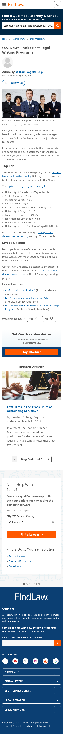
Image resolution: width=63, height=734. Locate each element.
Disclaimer (29, 726)
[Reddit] (45, 661)
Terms (5, 726)
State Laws (15, 566)
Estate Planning (17, 556)
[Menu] (4, 4)
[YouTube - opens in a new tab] (15, 661)
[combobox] (31, 522)
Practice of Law (18, 39)
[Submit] (57, 643)
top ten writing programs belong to (26, 186)
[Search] (57, 4)
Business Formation (20, 561)
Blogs (4, 39)
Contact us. (14, 621)
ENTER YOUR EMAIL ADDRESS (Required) (22, 637)
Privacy (16, 726)
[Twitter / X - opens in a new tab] (25, 661)
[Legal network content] (57, 709)
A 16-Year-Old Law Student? (20, 290)
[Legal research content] (57, 700)
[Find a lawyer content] (57, 681)
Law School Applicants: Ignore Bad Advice (28, 298)
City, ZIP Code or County (21, 516)
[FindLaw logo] (17, 4)
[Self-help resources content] (57, 690)
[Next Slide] (49, 459)
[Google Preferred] (56, 661)
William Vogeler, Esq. (29, 72)
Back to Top (33, 584)
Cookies (42, 726)
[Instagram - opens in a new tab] (35, 661)
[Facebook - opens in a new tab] (5, 661)
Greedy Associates (37, 39)
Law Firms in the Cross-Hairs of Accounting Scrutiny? (29, 409)
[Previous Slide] (14, 459)
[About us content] (57, 672)
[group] (31, 417)
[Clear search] (53, 522)
